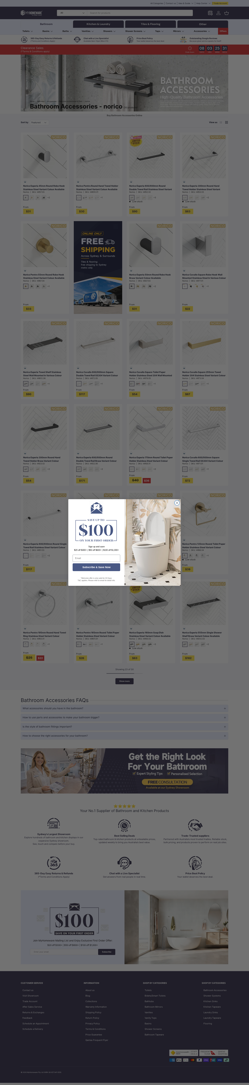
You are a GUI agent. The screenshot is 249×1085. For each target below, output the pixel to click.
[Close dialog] (177, 502)
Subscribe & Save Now (96, 567)
